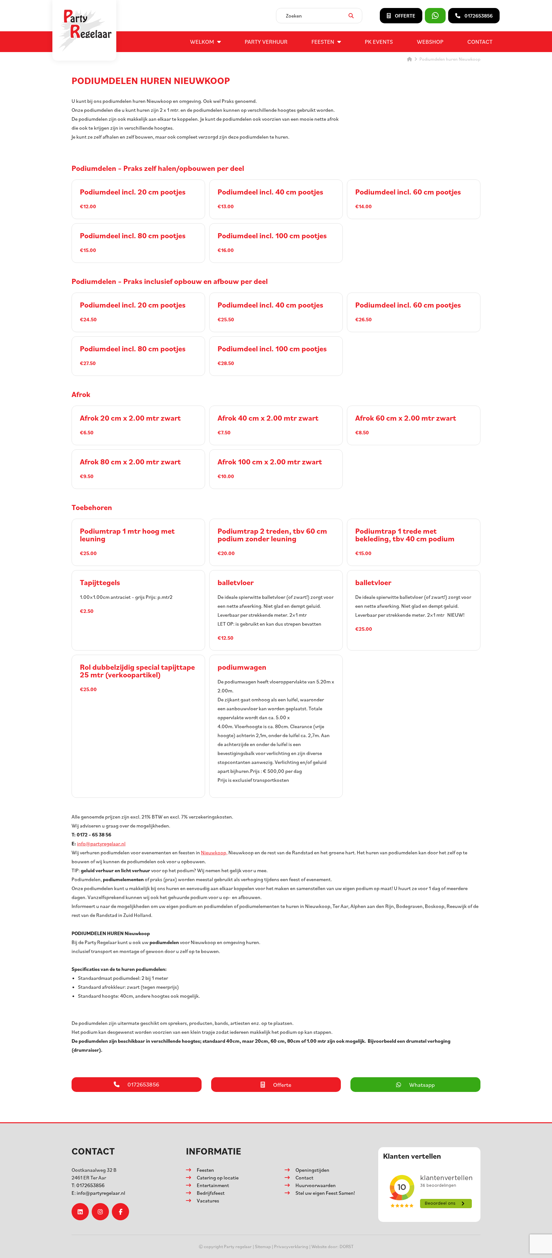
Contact (480, 41)
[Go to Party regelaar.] (409, 59)
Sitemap (263, 1246)
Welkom (202, 41)
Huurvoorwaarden (315, 1185)
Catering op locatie (218, 1177)
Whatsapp (422, 1084)
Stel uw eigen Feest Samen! (325, 1193)
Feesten (322, 41)
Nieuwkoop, (214, 852)
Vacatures (208, 1200)
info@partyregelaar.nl (101, 843)
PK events (379, 41)
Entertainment (213, 1185)
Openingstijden (312, 1170)
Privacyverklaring (291, 1246)
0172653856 (88, 1185)
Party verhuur (266, 41)
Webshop (430, 41)
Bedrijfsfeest (211, 1193)
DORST (347, 1246)
